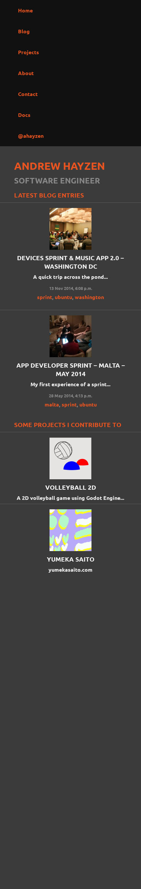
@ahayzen (31, 135)
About (26, 73)
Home (25, 10)
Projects (28, 52)
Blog (24, 31)
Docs (24, 114)
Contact (28, 93)
